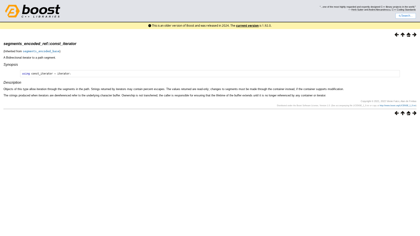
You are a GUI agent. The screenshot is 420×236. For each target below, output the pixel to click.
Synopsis (11, 64)
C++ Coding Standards (404, 9)
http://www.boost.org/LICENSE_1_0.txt (398, 105)
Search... (407, 15)
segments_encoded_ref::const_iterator (40, 44)
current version (247, 26)
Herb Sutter (357, 9)
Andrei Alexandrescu (379, 9)
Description (12, 82)
